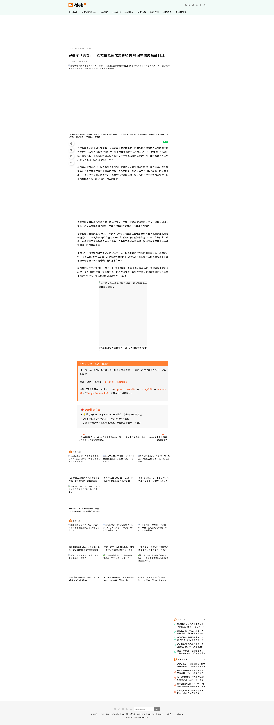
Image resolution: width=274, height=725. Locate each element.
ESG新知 (116, 12)
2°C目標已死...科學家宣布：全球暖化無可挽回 (106, 418)
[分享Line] (71, 149)
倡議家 (75, 48)
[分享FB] (71, 143)
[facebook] (186, 5)
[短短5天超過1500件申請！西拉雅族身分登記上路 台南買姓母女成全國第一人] (154, 465)
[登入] (201, 5)
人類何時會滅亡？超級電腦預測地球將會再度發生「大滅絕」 (113, 423)
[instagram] (189, 5)
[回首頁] (77, 5)
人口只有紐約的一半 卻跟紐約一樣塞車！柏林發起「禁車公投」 (119, 579)
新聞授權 (115, 714)
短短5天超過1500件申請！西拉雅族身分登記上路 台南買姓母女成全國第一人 (153, 480)
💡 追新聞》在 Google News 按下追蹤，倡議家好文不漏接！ (113, 414)
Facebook (109, 381)
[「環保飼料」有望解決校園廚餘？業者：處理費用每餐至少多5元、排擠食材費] (154, 534)
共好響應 (154, 12)
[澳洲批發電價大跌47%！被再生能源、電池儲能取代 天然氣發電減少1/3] (84, 534)
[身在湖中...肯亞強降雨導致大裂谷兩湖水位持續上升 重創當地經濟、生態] (84, 495)
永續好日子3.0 (88, 12)
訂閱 (156, 709)
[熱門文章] (204, 619)
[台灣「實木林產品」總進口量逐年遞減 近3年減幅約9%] (84, 564)
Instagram (122, 381)
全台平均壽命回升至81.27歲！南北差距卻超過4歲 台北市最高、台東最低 (119, 480)
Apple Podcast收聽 (124, 389)
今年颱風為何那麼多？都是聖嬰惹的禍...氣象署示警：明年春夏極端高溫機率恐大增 (84, 480)
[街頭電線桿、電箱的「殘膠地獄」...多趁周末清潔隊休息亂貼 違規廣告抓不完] (154, 564)
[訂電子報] (197, 5)
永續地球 (141, 12)
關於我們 (170, 714)
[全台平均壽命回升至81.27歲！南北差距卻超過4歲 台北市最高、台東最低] (119, 465)
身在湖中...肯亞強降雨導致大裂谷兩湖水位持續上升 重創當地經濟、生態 (84, 510)
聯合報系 (151, 714)
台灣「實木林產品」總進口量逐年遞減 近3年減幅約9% (84, 579)
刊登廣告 (94, 714)
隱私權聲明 (141, 714)
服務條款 (125, 714)
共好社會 (128, 12)
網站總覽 (180, 714)
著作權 (132, 714)
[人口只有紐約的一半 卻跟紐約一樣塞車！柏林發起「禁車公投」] (119, 564)
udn (70, 48)
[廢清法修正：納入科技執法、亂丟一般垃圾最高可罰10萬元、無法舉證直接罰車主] (119, 534)
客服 (107, 714)
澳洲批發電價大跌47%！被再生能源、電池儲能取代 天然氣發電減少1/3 (84, 548)
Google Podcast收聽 (97, 393)
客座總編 (72, 12)
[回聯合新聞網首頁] (70, 5)
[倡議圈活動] (204, 659)
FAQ (102, 714)
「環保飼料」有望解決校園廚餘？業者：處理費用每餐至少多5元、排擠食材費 (153, 548)
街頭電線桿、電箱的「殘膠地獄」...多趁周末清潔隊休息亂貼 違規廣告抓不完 (153, 579)
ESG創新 (103, 12)
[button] (204, 5)
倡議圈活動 (181, 12)
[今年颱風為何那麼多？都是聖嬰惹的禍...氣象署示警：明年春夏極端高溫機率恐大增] (84, 465)
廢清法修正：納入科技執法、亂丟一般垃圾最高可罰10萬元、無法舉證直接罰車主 (119, 548)
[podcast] (193, 5)
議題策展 (167, 12)
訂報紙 (160, 714)
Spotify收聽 (145, 389)
